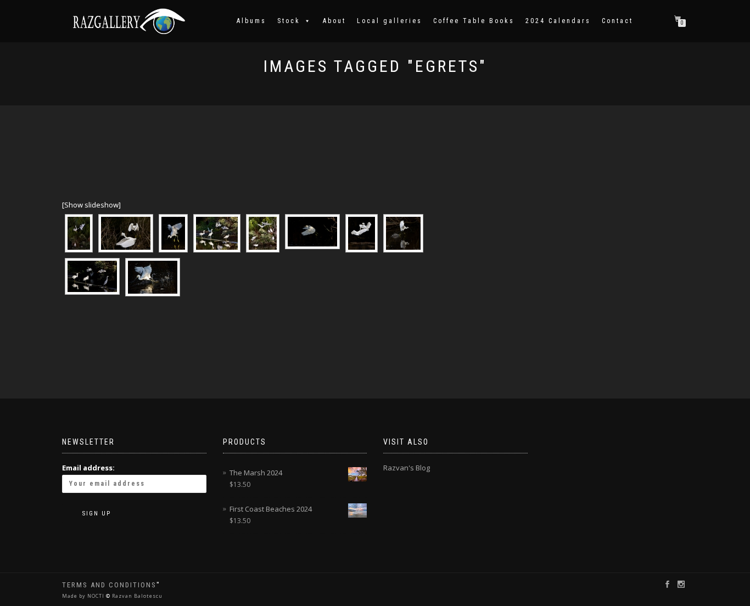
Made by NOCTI (84, 595)
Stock (288, 21)
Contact (617, 21)
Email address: (88, 468)
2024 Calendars (558, 21)
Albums (251, 21)
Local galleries (389, 21)
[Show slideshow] (91, 205)
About (334, 21)
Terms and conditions (109, 585)
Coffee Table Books (473, 21)
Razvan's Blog (406, 468)
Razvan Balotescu (136, 595)
